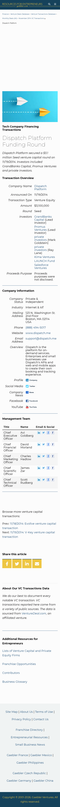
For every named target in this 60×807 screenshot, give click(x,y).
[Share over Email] (37, 563)
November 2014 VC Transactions (31, 18)
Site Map (12, 712)
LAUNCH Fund (44, 261)
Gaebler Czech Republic (29, 773)
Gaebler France (17, 755)
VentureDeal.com (34, 613)
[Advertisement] (30, 58)
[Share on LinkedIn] (27, 563)
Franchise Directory (29, 730)
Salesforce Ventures (41, 266)
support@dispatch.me (41, 338)
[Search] (49, 4)
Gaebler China (43, 780)
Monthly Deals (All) (9, 18)
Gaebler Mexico (41, 755)
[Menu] (55, 4)
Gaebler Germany (19, 780)
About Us (26, 712)
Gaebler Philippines (30, 762)
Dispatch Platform (40, 188)
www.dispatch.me (38, 333)
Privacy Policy (21, 719)
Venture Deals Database (19, 14)
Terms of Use (44, 712)
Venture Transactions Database (43, 14)
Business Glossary (14, 681)
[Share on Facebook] (7, 563)
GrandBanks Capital (43, 218)
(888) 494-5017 (36, 327)
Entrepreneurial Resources (29, 737)
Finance (5, 14)
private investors (40, 238)
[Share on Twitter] (17, 563)
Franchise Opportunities (19, 664)
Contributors (11, 673)
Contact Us (40, 719)
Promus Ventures (40, 228)
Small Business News (30, 744)
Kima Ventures (44, 257)
